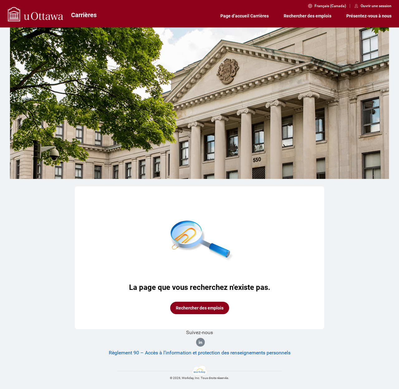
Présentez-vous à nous (369, 15)
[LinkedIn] (200, 342)
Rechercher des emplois (307, 15)
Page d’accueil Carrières (244, 15)
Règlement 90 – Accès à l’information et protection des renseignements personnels (200, 353)
